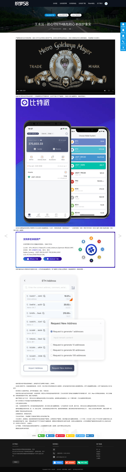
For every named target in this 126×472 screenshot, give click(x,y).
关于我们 (100, 3)
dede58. (53, 469)
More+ (15, 462)
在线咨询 (58, 462)
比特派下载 (82, 3)
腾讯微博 (81, 435)
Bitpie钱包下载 (50, 15)
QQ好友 (51, 435)
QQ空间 (71, 435)
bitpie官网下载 (63, 15)
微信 (42, 435)
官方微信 (82, 462)
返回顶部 (123, 49)
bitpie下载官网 (76, 15)
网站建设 (123, 26)
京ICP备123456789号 (78, 469)
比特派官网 (63, 3)
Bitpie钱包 (91, 3)
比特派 (55, 3)
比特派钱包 (72, 3)
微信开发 (123, 32)
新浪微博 (61, 435)
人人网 (91, 435)
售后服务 (123, 38)
